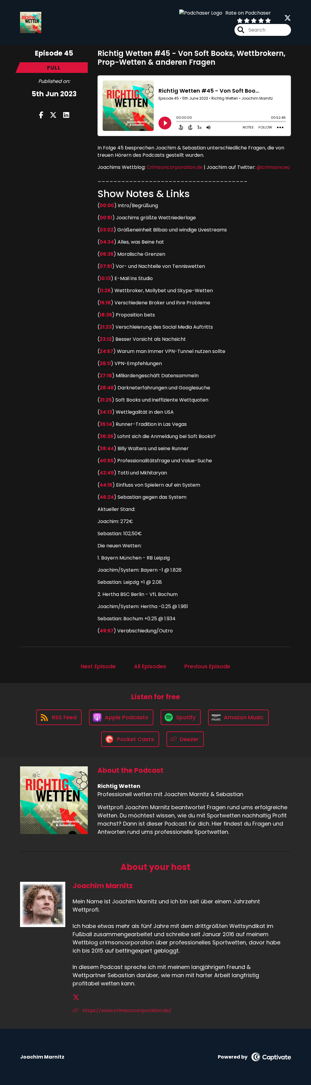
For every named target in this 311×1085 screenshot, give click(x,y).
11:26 (105, 290)
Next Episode (98, 666)
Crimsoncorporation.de (174, 167)
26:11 (105, 363)
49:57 (107, 630)
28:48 (107, 387)
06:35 (107, 254)
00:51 (106, 217)
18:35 (106, 314)
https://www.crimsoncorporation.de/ (126, 1010)
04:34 (107, 241)
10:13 (105, 278)
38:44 (107, 448)
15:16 (105, 302)
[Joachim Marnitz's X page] (76, 997)
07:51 (106, 266)
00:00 (107, 205)
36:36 (107, 436)
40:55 (107, 460)
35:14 (106, 424)
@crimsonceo (273, 167)
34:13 (106, 412)
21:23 (106, 326)
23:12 (106, 339)
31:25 (106, 399)
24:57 (106, 351)
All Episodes (150, 666)
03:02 (107, 229)
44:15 (106, 484)
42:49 (107, 472)
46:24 (107, 497)
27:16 (106, 375)
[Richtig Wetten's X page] (287, 18)
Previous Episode (207, 666)
